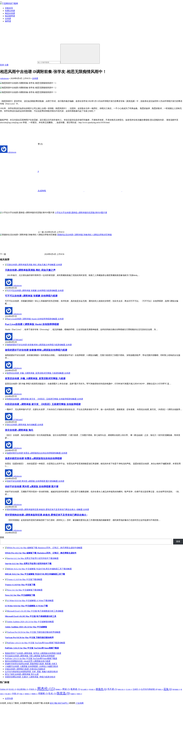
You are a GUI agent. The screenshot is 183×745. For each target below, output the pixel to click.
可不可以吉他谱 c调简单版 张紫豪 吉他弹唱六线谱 (31, 295)
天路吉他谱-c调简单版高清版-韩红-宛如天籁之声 (30, 270)
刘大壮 (12, 689)
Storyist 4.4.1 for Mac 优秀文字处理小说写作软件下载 (28, 563)
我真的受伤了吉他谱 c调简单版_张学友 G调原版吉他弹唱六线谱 (33, 653)
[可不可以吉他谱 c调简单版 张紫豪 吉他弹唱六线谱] (31, 290)
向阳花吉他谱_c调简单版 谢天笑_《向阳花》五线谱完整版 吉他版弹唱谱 (43, 404)
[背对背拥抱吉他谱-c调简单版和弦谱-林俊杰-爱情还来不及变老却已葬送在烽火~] (44, 509)
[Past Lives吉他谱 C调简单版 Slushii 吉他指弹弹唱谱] (31, 319)
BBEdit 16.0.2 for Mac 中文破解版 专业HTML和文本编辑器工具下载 (35, 574)
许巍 (21, 694)
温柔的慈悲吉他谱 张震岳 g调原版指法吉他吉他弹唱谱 (33, 458)
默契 (79, 694)
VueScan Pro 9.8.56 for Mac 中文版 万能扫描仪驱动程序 (29, 637)
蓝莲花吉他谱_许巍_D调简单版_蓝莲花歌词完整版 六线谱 (35, 378)
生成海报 (41, 191)
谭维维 (28, 694)
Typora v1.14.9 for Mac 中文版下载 (20, 585)
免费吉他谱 (10, 11)
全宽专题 (9, 698)
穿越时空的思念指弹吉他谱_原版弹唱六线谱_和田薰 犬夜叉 (31, 664)
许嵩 (15, 693)
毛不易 (112, 689)
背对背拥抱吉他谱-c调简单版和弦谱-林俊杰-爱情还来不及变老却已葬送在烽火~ (46, 515)
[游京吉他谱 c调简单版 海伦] (21, 425)
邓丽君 (34, 694)
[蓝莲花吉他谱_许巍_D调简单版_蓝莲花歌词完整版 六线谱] (34, 373)
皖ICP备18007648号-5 (59, 703)
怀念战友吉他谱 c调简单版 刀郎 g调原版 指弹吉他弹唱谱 (30, 656)
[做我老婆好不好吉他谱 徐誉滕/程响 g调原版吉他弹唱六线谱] (35, 345)
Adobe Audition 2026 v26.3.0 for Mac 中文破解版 (26, 627)
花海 (167, 689)
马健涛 (73, 694)
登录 (2, 65)
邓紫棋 (43, 693)
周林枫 (59, 689)
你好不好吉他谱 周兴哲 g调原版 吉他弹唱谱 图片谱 (31, 486)
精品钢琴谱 (10, 16)
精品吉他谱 (10, 13)
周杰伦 (46, 689)
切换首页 (9, 8)
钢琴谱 (8, 21)
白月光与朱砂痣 (149, 689)
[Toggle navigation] (1, 1)
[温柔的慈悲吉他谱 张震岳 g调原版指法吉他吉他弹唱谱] (33, 453)
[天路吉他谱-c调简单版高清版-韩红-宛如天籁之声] (30, 265)
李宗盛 (92, 689)
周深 (66, 689)
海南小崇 (121, 689)
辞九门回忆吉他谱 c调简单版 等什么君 (22, 674)
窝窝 (160, 689)
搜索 (2, 537)
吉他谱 (8, 18)
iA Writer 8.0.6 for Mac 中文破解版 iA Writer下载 (26, 606)
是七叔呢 (85, 689)
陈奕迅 (63, 693)
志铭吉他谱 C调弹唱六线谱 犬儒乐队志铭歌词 (25, 669)
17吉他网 (80, 703)
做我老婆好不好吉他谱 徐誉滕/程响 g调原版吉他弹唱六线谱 (36, 350)
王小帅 (129, 689)
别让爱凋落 (22, 689)
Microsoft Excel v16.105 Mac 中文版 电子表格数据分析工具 (30, 616)
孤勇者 (75, 689)
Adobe (4, 689)
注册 (6, 65)
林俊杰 (101, 689)
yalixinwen (4, 78)
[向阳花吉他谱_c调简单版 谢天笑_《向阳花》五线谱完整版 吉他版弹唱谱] (41, 399)
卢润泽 (33, 689)
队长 (52, 693)
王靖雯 (136, 689)
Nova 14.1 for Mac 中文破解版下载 (20, 595)
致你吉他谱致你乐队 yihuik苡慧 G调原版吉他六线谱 (27, 661)
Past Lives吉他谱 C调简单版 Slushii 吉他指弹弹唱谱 (32, 324)
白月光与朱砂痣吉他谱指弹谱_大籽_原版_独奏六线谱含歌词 (31, 672)
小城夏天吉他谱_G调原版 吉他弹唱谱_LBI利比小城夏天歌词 (31, 666)
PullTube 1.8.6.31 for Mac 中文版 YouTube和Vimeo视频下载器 (32, 648)
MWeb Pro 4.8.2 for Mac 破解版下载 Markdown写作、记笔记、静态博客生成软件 (40, 553)
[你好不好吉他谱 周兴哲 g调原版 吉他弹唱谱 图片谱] (31, 481)
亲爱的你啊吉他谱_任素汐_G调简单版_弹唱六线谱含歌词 (30, 677)
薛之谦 (8, 694)
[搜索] (80, 54)
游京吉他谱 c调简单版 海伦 (19, 430)
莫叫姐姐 (176, 689)
